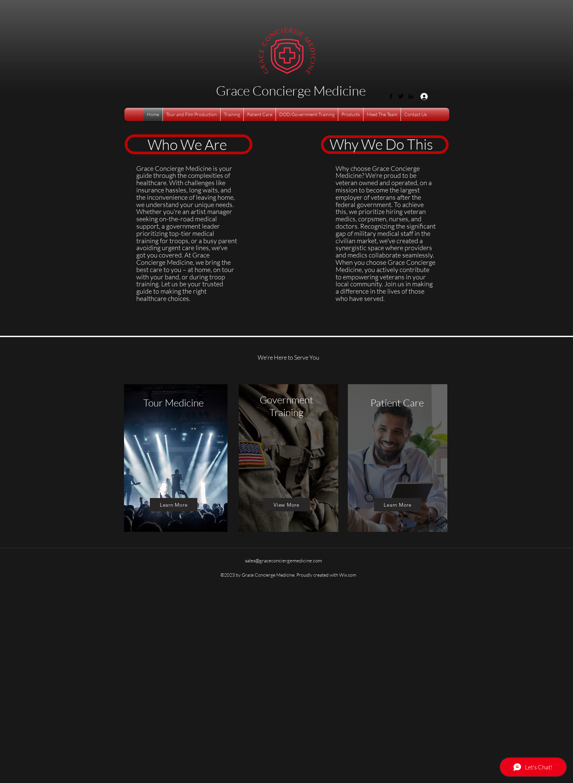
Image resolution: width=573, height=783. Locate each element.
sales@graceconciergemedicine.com (283, 560)
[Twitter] (401, 96)
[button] (438, 129)
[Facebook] (391, 96)
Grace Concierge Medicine (291, 90)
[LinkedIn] (411, 96)
